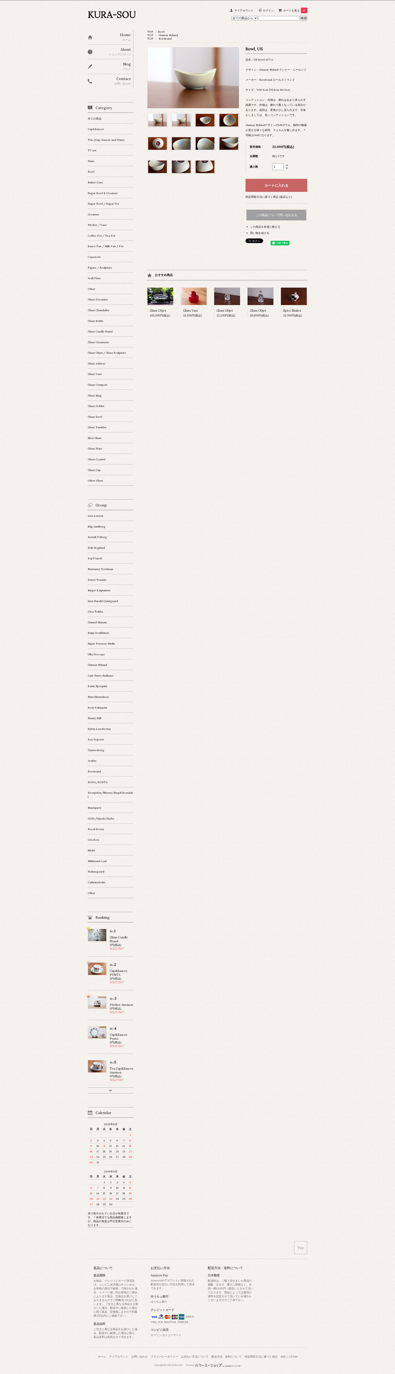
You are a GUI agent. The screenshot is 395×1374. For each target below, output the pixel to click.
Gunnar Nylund (168, 35)
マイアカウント (244, 10)
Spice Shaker (292, 311)
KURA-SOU (112, 14)
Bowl (161, 31)
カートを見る (294, 10)
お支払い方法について (194, 1356)
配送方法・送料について (226, 1356)
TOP (150, 31)
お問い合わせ (139, 1356)
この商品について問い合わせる (276, 215)
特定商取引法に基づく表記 (261, 1356)
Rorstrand (165, 38)
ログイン (268, 10)
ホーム (102, 1356)
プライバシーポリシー (164, 1356)
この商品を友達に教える (265, 226)
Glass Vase (190, 311)
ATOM (293, 1356)
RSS (283, 1356)
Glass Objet (158, 311)
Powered (190, 1365)
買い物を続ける (259, 233)
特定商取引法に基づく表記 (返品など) (269, 196)
